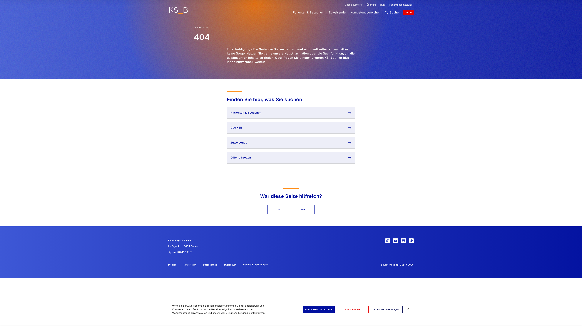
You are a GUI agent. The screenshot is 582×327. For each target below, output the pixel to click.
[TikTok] (411, 240)
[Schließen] (408, 308)
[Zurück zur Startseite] (178, 10)
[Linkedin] (403, 240)
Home (198, 27)
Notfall (408, 12)
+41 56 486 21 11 (182, 252)
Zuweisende (337, 12)
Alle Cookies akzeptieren (318, 309)
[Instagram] (387, 240)
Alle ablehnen (353, 309)
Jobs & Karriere (353, 4)
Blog (382, 4)
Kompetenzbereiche (365, 12)
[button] (278, 209)
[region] (291, 309)
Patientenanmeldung (400, 4)
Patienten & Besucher (308, 12)
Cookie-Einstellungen (255, 265)
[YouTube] (395, 240)
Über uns (371, 4)
